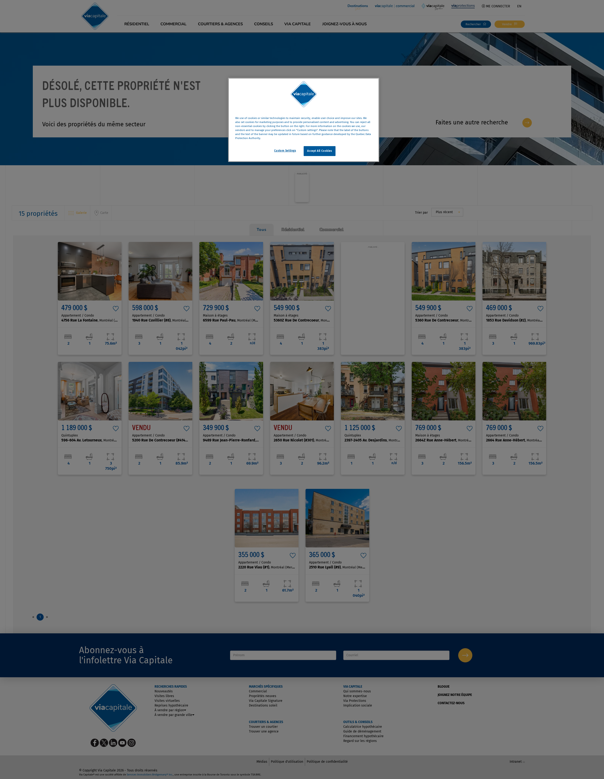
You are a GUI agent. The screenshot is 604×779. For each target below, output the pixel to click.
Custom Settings (285, 150)
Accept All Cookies (319, 150)
